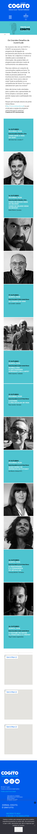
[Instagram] (11, 781)
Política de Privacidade (8, 791)
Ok (18, 829)
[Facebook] (6, 781)
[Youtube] (17, 781)
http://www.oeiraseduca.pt (15, 106)
